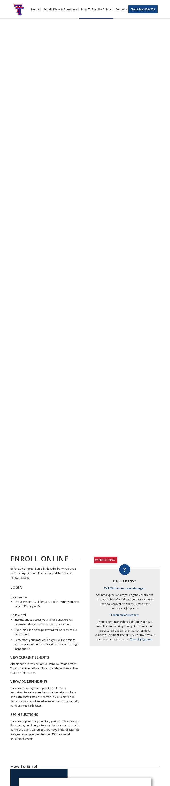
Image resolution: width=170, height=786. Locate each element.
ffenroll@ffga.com (141, 639)
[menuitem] (35, 9)
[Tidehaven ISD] (18, 9)
